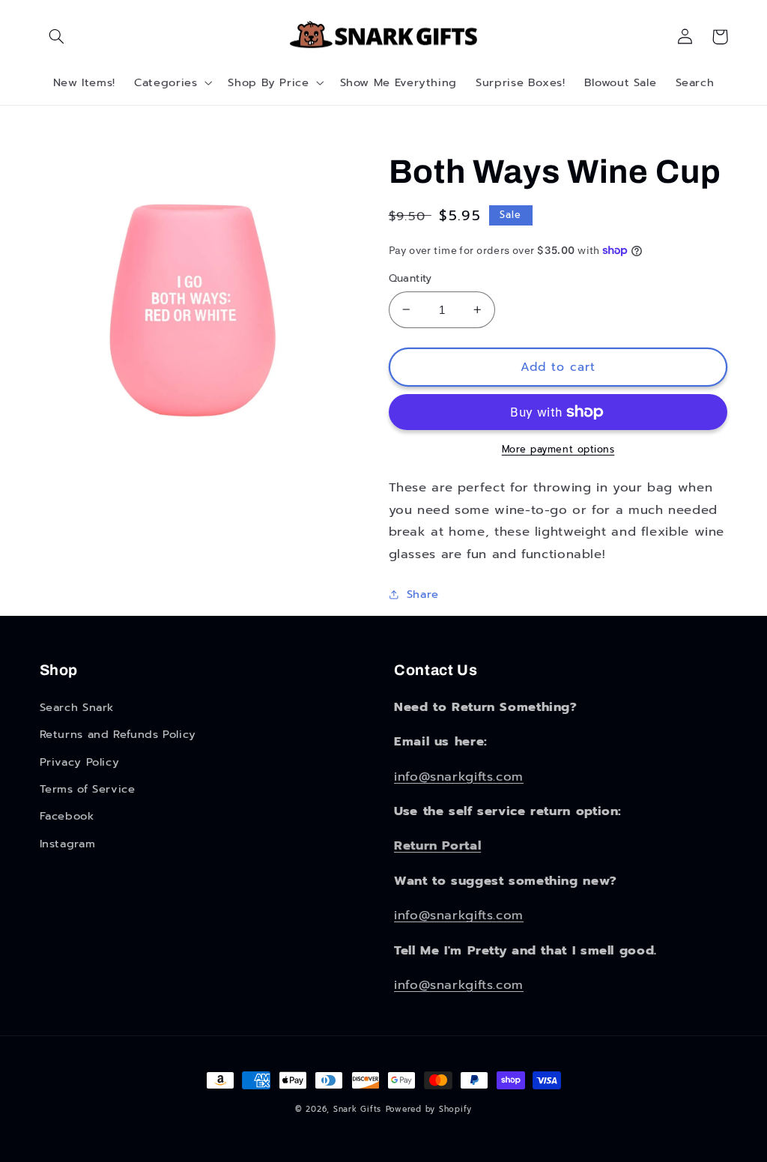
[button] (57, 36)
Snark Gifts (357, 1109)
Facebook (67, 816)
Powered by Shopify (429, 1109)
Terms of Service (88, 789)
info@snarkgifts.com (459, 776)
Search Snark (77, 707)
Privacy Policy (80, 762)
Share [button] (423, 594)
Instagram (68, 843)
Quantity (410, 278)
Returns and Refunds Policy (118, 734)
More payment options (558, 449)
